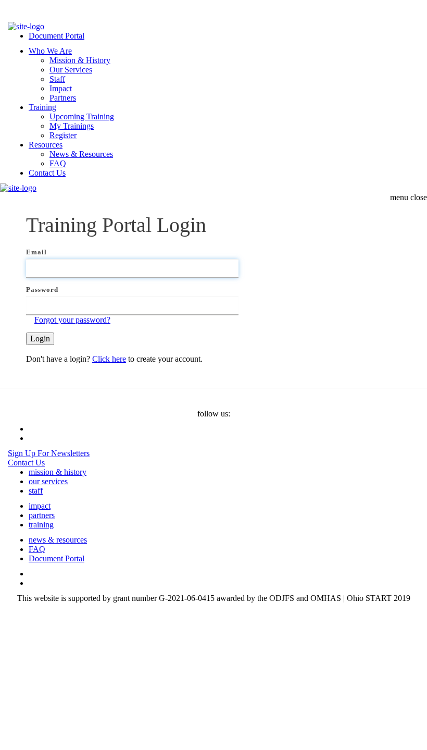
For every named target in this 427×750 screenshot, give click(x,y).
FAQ (57, 163)
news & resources (58, 539)
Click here (109, 358)
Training (42, 107)
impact (40, 505)
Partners (62, 97)
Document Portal (56, 35)
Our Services (70, 69)
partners (42, 515)
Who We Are (50, 50)
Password (42, 289)
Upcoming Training (81, 116)
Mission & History (79, 60)
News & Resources (81, 154)
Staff (57, 79)
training (41, 524)
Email (36, 252)
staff (36, 490)
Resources (45, 144)
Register (63, 135)
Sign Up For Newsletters (49, 453)
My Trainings (71, 125)
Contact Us (47, 172)
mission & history (57, 472)
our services (48, 481)
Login (40, 338)
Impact (60, 88)
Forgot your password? (72, 319)
